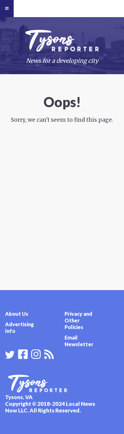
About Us (16, 314)
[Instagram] (36, 353)
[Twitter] (10, 355)
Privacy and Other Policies (78, 320)
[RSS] (49, 353)
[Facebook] (23, 353)
